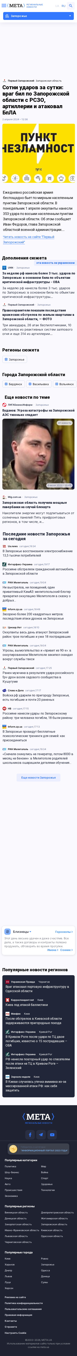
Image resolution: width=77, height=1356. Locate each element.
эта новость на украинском (55, 262)
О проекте (11, 1326)
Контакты (11, 1321)
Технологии (48, 1190)
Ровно (44, 1258)
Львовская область (16, 1236)
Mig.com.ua (14, 496)
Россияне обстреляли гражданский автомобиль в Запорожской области (38, 571)
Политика (10, 1166)
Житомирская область (54, 1218)
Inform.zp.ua (15, 609)
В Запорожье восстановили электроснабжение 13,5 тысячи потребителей (38, 553)
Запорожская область (49, 80)
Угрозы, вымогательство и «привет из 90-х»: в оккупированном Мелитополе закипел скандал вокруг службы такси (38, 655)
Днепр (8, 1270)
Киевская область (52, 1230)
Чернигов (44, 981)
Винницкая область (16, 1212)
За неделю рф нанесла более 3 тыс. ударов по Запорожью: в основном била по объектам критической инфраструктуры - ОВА (38, 277)
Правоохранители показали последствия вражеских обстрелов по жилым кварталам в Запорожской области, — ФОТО (38, 315)
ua (57, 5)
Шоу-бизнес (12, 1172)
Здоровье (47, 1184)
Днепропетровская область (56, 1212)
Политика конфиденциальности (18, 1303)
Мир (43, 1166)
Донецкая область (16, 1218)
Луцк (8, 1282)
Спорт (44, 1178)
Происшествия (13, 1190)
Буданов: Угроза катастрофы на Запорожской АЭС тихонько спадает (38, 413)
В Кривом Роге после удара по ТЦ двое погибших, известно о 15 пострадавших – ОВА (36, 1041)
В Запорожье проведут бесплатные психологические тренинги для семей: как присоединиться (34, 736)
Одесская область (52, 1236)
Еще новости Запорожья (38, 777)
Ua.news (13, 546)
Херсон (9, 1288)
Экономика (11, 1196)
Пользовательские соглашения (18, 1309)
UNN (10, 267)
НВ (9, 708)
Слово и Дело (16, 690)
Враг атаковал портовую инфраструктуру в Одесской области (37, 989)
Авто (7, 1184)
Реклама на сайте (15, 1297)
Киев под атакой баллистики (27, 1005)
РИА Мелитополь (18, 582)
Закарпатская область (18, 1224)
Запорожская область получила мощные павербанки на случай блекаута (34, 505)
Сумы (44, 1282)
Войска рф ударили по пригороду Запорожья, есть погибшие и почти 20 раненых (36, 697)
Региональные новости (34, 5)
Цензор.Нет (15, 627)
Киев (40, 999)
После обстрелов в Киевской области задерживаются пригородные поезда (34, 1021)
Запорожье (23, 267)
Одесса (45, 1270)
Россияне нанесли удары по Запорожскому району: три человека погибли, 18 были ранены (37, 716)
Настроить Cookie (15, 1333)
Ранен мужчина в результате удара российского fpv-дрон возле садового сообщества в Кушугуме (38, 677)
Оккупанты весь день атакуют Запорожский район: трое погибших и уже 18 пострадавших (37, 634)
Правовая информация (18, 1315)
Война (44, 1172)
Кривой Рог (45, 1031)
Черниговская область (18, 1242)
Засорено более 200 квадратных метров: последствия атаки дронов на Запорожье (33, 616)
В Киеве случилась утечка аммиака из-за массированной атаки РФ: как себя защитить (36, 1086)
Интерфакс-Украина (20, 564)
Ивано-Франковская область (20, 1230)
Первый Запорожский (21, 667)
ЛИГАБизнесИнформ (20, 404)
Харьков (10, 1264)
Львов (8, 1276)
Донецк (45, 1276)
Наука (8, 1178)
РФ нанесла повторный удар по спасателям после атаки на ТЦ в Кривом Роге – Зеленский (38, 1063)
